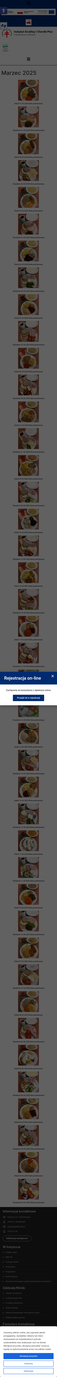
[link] (28, 698)
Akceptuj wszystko (28, 1356)
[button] (52, 676)
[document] (28, 688)
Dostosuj (28, 1363)
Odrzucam (28, 1371)
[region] (28, 1351)
